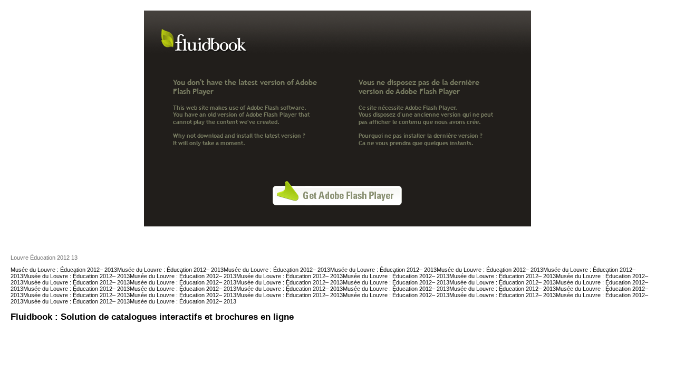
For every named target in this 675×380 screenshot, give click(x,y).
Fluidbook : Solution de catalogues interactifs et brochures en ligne (152, 316)
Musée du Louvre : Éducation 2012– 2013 (64, 270)
